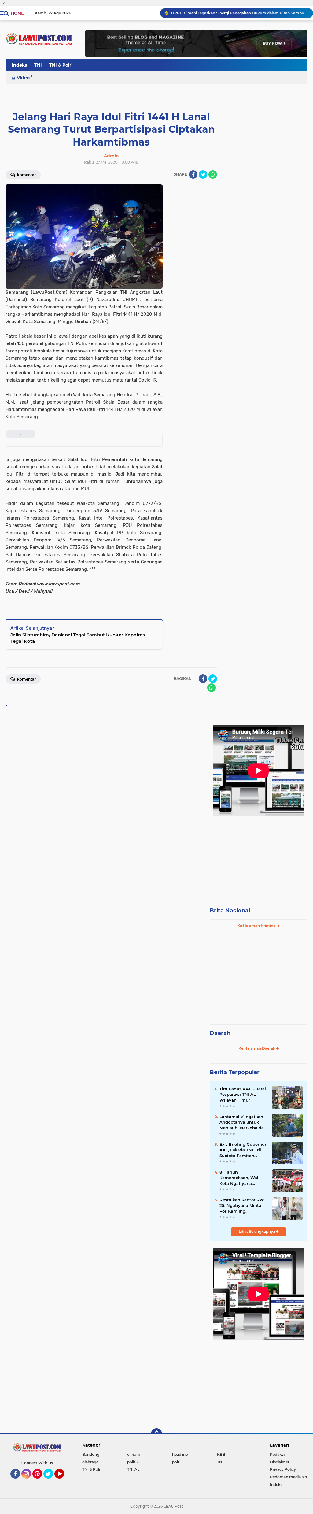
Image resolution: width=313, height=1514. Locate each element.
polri (176, 1462)
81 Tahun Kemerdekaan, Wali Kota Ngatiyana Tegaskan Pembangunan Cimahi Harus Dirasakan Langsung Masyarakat (242, 1178)
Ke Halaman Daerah (257, 1048)
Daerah (220, 1033)
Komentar (26, 175)
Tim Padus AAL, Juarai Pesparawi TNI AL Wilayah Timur (242, 1094)
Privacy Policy (283, 1469)
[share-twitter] (203, 174)
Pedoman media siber (290, 1477)
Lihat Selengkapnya (257, 1231)
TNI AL (133, 1469)
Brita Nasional (230, 910)
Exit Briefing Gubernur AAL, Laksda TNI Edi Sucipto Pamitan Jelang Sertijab (242, 1150)
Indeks (19, 65)
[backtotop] (156, 1433)
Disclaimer (279, 1462)
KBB (221, 1454)
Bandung (90, 1454)
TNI (38, 65)
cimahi (133, 1454)
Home (17, 13)
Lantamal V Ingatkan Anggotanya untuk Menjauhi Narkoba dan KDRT (243, 1122)
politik (133, 1462)
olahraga (90, 1462)
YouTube (63, 1481)
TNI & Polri (60, 65)
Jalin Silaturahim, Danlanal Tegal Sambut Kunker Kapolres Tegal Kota (77, 638)
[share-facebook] (193, 174)
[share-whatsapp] (212, 174)
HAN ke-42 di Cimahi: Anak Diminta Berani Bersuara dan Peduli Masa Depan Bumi (239, 13)
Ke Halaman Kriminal (257, 925)
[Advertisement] (258, 856)
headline (180, 1454)
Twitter (51, 1481)
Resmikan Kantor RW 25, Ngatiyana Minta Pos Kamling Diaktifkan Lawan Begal (241, 1205)
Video (23, 78)
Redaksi (277, 1454)
